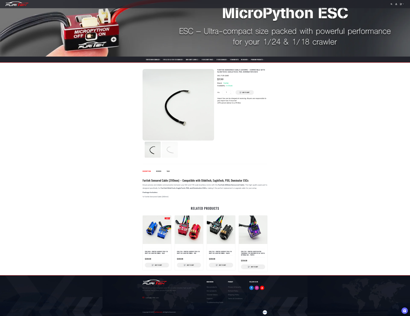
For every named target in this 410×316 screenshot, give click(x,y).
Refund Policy (233, 291)
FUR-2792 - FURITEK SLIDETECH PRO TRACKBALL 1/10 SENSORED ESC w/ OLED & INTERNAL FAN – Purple (253, 253)
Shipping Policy (233, 295)
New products (212, 287)
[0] (401, 4)
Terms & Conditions (235, 299)
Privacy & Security (234, 287)
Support (210, 299)
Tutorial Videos (212, 295)
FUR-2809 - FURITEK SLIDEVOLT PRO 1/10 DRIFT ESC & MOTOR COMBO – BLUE (156, 252)
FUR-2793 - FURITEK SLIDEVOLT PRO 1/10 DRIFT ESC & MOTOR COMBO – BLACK (220, 252)
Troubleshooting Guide (215, 302)
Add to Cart (246, 92)
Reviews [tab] (158, 171)
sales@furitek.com (152, 298)
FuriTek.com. (158, 312)
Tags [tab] (168, 171)
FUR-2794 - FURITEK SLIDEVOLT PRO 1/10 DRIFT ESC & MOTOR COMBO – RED (188, 252)
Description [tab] (147, 171)
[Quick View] (145, 222)
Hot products (212, 291)
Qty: (218, 92)
